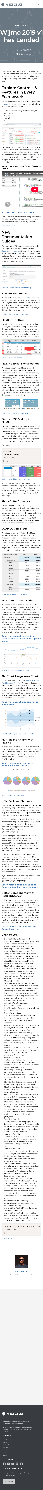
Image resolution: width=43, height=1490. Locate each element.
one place (9, 104)
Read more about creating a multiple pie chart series (17, 764)
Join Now (9, 1481)
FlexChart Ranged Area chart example (18, 734)
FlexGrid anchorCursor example (15, 413)
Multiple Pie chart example (13, 795)
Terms (5, 1450)
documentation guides (11, 251)
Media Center (8, 1445)
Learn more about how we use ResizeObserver (19, 927)
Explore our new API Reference (15, 314)
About (5, 1440)
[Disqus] (21, 1320)
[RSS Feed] (21, 1463)
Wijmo (25, 25)
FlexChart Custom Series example (16, 670)
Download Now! (8, 226)
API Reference (29, 298)
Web (17, 25)
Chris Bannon (21, 1272)
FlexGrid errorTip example (13, 358)
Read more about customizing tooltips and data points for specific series (21, 638)
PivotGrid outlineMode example (15, 595)
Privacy (5, 1447)
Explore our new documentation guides (18, 288)
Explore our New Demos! (18, 212)
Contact (5, 1442)
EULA (4, 1452)
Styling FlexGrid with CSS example (16, 479)
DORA (5, 1455)
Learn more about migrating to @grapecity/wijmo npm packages (20, 886)
